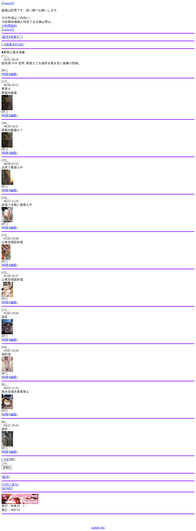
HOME (18, 44)
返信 (5, 37)
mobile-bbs (98, 527)
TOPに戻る (10, 484)
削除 (5, 74)
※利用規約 (9, 25)
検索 (9, 44)
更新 (14, 37)
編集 (14, 74)
